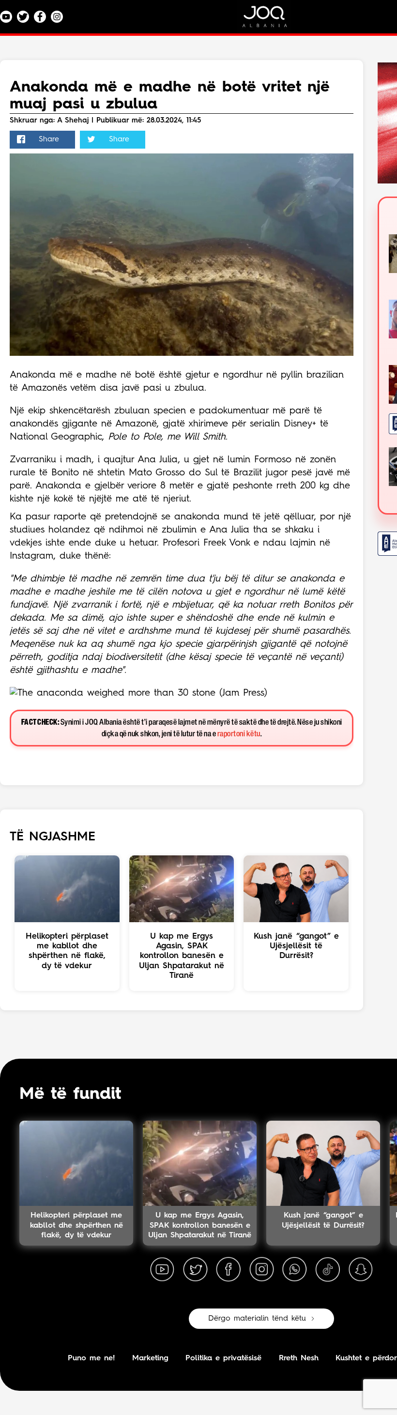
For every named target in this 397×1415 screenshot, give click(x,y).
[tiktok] (327, 1269)
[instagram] (261, 1269)
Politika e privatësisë (223, 1358)
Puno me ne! (91, 1358)
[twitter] (195, 1269)
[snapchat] (360, 1269)
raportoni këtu (238, 734)
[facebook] (228, 1269)
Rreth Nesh (299, 1358)
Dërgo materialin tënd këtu (257, 1319)
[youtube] (162, 1269)
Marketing (150, 1358)
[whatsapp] (294, 1269)
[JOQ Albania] (271, 20)
